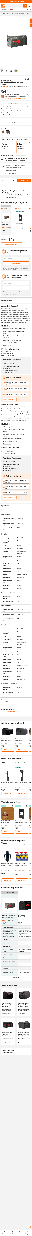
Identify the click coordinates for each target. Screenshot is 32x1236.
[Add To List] (25, 79)
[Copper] (3, 132)
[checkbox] (5, 170)
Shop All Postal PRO (9, 363)
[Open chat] (31, 23)
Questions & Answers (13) (20, 86)
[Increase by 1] (13, 180)
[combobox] (14, 5)
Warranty (7, 368)
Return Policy (7, 345)
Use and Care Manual (11, 370)
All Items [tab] (5, 763)
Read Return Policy (10, 197)
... (2, 13)
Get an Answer (16, 263)
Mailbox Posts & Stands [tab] (21, 763)
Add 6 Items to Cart (11, 244)
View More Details (8, 114)
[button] (16, 300)
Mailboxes (7, 13)
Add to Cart (24, 180)
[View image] (1, 71)
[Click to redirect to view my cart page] (29, 6)
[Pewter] (8, 132)
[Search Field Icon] (25, 6)
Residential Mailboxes (18, 13)
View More (16, 977)
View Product (6, 1013)
